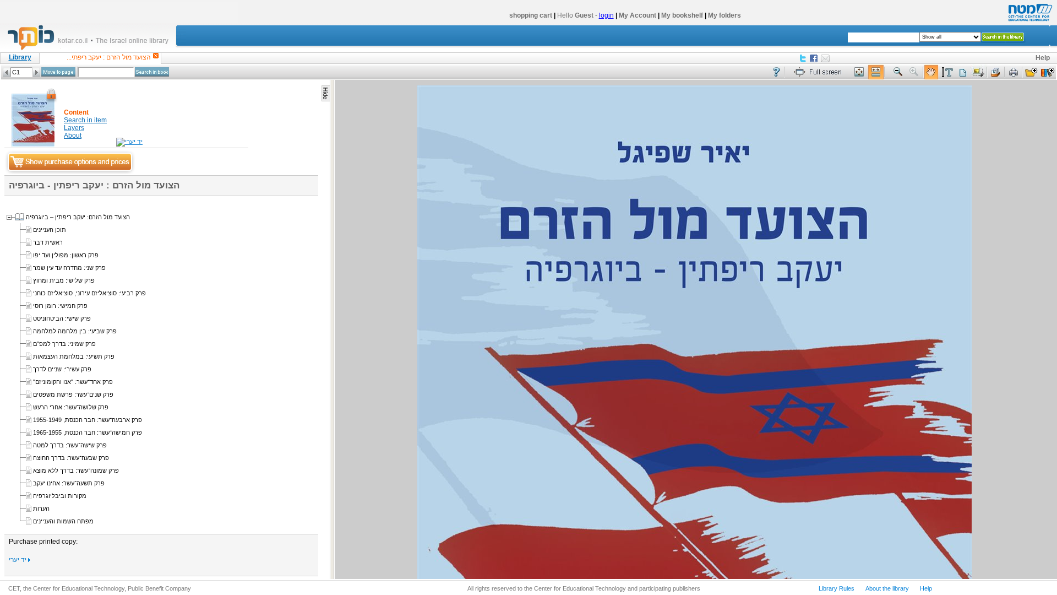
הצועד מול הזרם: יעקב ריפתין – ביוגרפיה (78, 217)
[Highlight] (947, 72)
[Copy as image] (978, 72)
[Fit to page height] (859, 72)
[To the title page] (93, 49)
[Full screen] (820, 72)
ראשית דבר (48, 242)
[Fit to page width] (876, 72)
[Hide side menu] (326, 93)
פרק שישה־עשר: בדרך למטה (70, 445)
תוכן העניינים (49, 229)
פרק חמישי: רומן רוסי (60, 305)
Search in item (85, 120)
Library (20, 57)
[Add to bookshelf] (1047, 72)
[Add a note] (962, 72)
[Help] (776, 72)
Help (1043, 58)
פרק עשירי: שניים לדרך (62, 369)
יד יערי (18, 560)
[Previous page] (6, 72)
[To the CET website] (1029, 21)
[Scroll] (931, 72)
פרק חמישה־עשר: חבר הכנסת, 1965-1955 (87, 432)
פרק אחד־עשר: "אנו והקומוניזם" (73, 381)
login (606, 15)
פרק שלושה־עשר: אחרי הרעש (70, 407)
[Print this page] (1013, 72)
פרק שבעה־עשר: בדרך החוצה (71, 458)
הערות (41, 508)
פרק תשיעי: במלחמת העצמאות (74, 356)
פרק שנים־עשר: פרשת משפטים (73, 394)
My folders (724, 15)
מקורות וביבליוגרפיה (59, 496)
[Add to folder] (1031, 72)
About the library (887, 588)
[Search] (152, 72)
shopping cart (530, 15)
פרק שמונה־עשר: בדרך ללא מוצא (76, 470)
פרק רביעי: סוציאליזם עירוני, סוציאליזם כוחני (89, 293)
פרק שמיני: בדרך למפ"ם (64, 343)
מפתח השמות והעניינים (63, 521)
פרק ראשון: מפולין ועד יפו (66, 255)
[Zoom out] (898, 72)
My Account (637, 15)
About (72, 135)
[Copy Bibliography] (996, 72)
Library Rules (836, 588)
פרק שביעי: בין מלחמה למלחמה (75, 331)
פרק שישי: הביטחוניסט (62, 318)
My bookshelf (682, 15)
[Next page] (36, 72)
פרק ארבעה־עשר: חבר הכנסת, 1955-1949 (87, 419)
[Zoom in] (914, 72)
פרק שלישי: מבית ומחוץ (64, 280)
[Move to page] (58, 72)
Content (76, 112)
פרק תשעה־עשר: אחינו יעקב (69, 483)
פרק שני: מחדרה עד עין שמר (69, 267)
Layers (74, 128)
